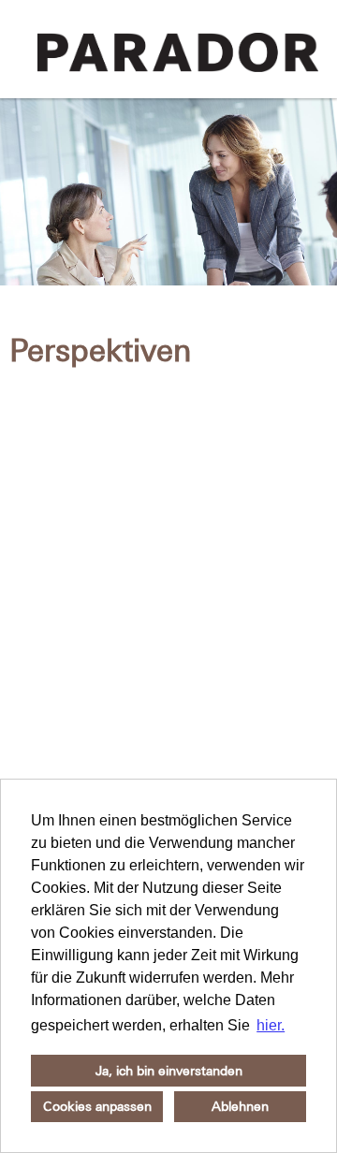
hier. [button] (270, 1025)
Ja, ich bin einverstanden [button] (168, 1070)
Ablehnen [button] (240, 1106)
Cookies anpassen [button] (97, 1106)
